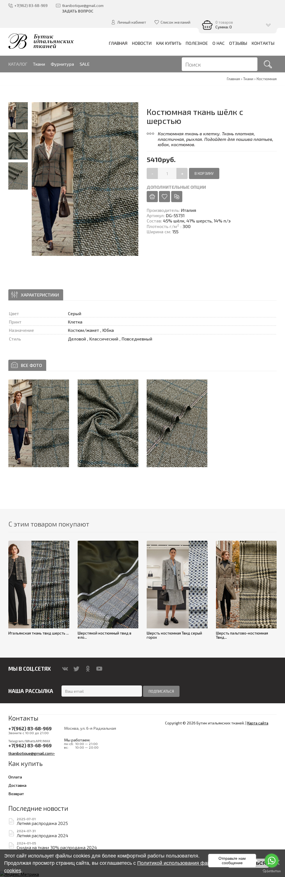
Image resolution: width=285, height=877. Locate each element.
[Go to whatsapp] (272, 861)
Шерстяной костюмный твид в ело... (104, 635)
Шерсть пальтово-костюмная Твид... (242, 635)
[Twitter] (76, 668)
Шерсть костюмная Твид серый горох (174, 635)
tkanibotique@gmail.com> (31, 753)
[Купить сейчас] (152, 196)
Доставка (17, 785)
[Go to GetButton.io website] (272, 871)
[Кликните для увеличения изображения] (38, 423)
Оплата (15, 777)
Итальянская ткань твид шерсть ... (38, 633)
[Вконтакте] (65, 668)
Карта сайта (257, 723)
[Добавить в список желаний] (164, 196)
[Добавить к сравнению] (176, 196)
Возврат (16, 793)
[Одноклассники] (88, 668)
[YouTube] (99, 668)
